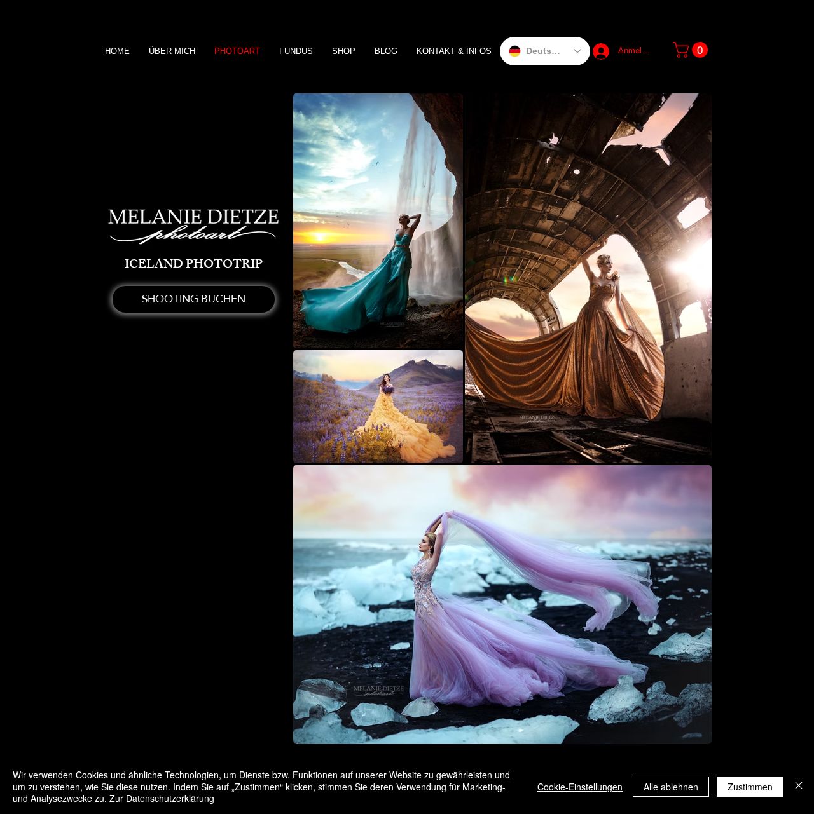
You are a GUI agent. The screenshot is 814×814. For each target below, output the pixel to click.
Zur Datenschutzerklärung (161, 798)
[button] (692, 50)
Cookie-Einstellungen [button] (580, 786)
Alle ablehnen (671, 786)
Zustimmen (750, 786)
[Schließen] (798, 786)
